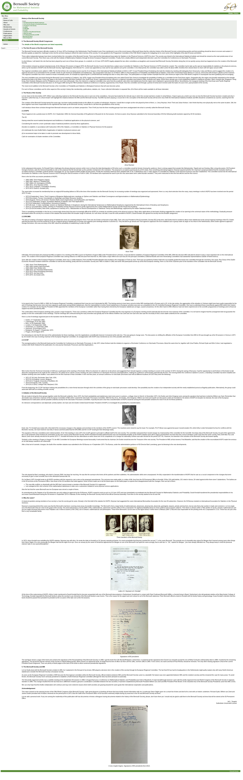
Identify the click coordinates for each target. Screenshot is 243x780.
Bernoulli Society (234, 771)
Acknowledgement (27, 37)
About (5, 22)
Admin (5, 44)
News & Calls (8, 20)
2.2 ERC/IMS (26, 28)
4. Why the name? (27, 33)
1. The (35, 24)
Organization (7, 35)
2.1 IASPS (25, 27)
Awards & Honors (9, 29)
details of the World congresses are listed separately (43, 44)
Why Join (6, 25)
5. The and (31, 34)
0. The (33, 22)
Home (230, 13)
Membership (7, 27)
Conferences (7, 31)
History (5, 40)
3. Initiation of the (32, 31)
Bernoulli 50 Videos (28, 36)
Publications (7, 33)
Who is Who (7, 38)
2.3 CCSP (25, 30)
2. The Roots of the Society (29, 25)
